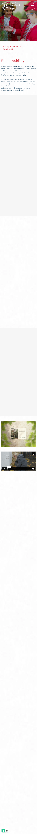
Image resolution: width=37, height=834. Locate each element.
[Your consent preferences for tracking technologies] (7, 830)
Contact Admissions (18, 687)
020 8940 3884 (18, 658)
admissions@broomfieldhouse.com (18, 661)
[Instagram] (14, 669)
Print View (10, 653)
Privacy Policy (19, 732)
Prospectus (11, 680)
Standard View (20, 653)
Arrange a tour (18, 519)
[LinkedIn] (23, 669)
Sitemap (7, 732)
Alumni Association (18, 695)
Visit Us (25, 680)
